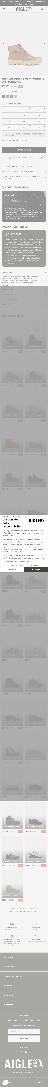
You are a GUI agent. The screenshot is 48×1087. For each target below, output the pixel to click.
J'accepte (36, 570)
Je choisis (12, 570)
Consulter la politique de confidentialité (16, 562)
